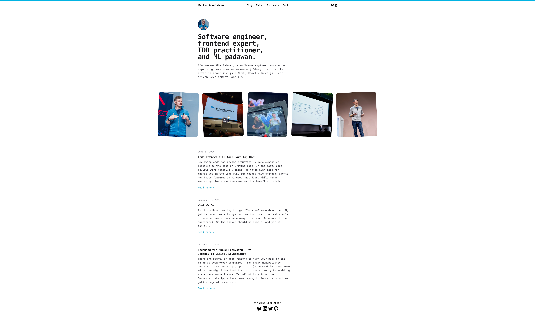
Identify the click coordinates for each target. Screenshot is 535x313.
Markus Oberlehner (211, 5)
